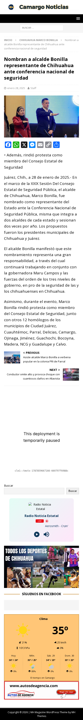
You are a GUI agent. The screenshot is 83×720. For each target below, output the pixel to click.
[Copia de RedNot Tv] (41, 585)
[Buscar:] (41, 27)
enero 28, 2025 (16, 88)
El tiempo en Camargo (42, 677)
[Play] (36, 534)
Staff (33, 88)
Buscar (8, 485)
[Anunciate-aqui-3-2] (41, 697)
